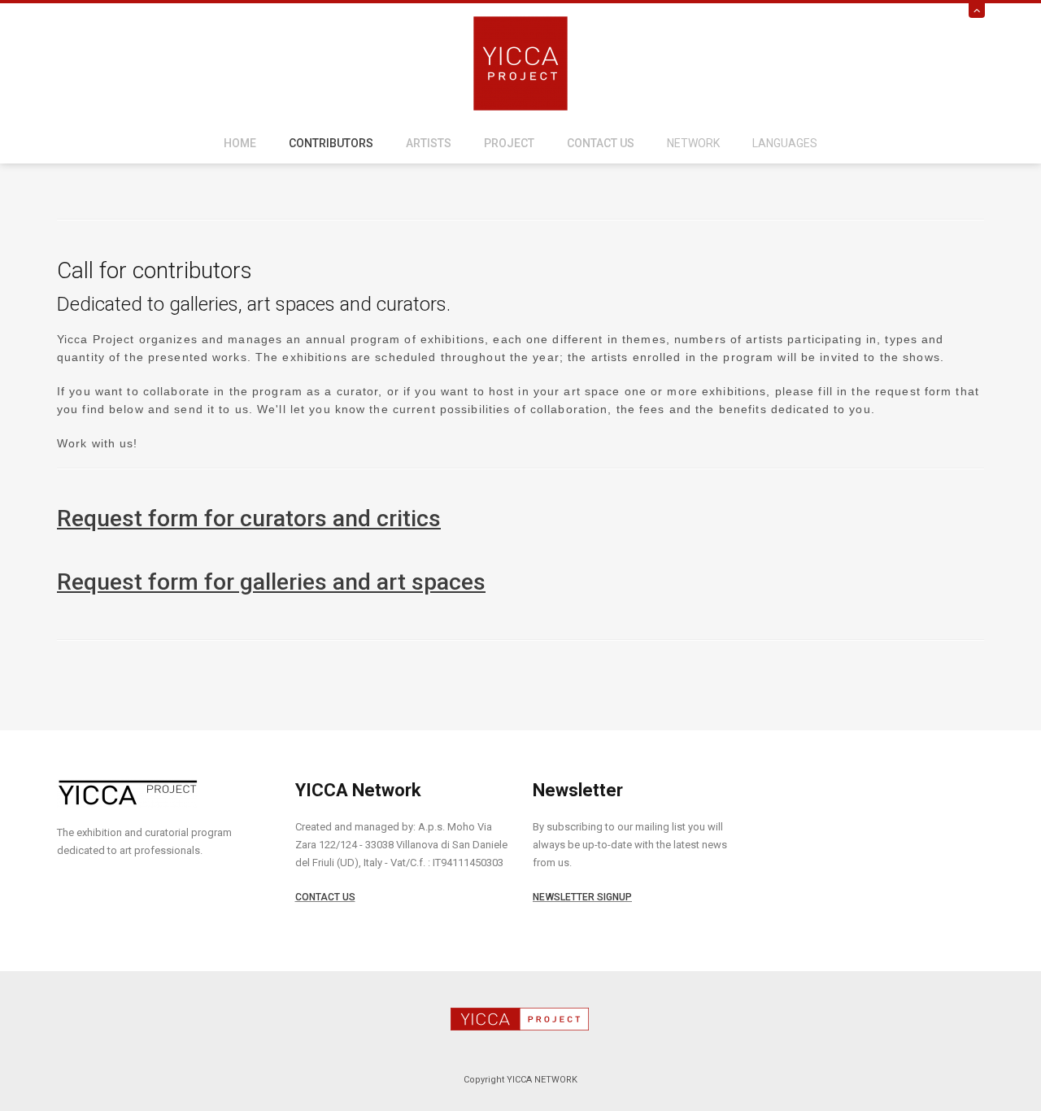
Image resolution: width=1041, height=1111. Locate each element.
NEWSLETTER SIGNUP (582, 897)
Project (509, 143)
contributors (331, 143)
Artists (428, 143)
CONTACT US (325, 897)
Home (240, 143)
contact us (600, 143)
